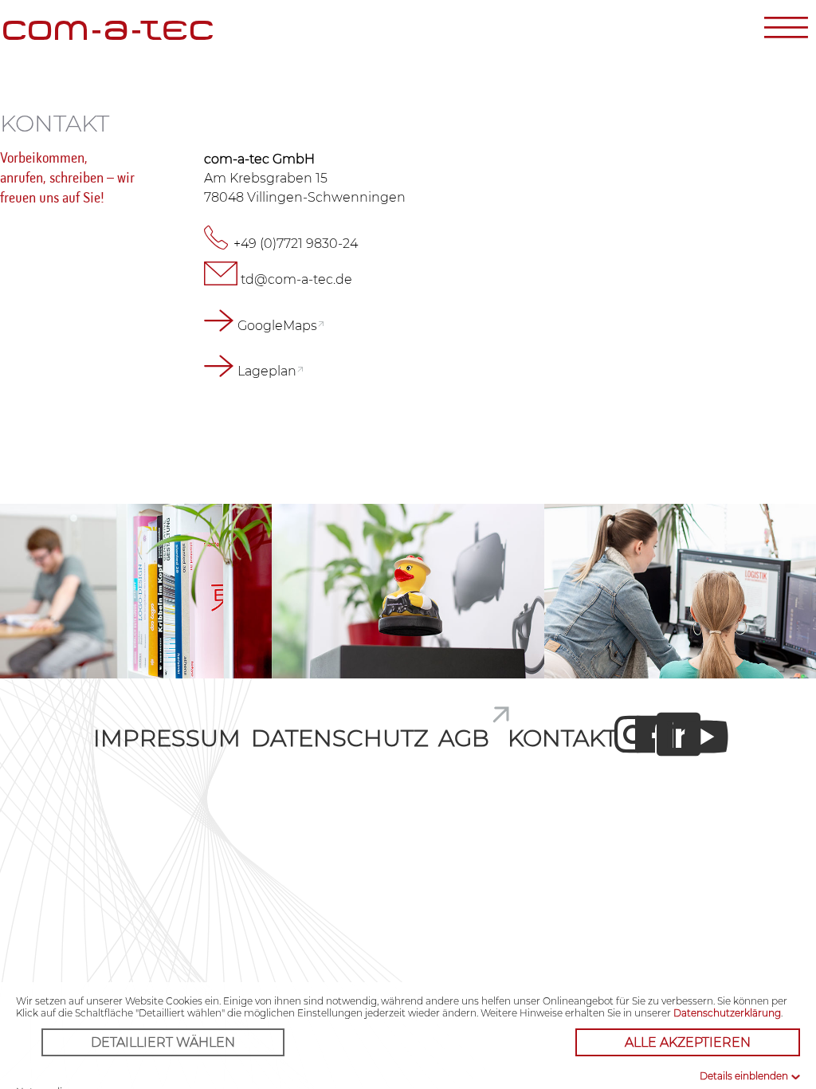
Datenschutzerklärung (727, 1013)
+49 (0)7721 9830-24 (295, 243)
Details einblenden (744, 1076)
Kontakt (562, 738)
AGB (463, 738)
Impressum (167, 738)
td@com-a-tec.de (296, 279)
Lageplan (266, 371)
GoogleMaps (277, 325)
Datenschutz (340, 738)
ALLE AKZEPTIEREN (688, 1042)
